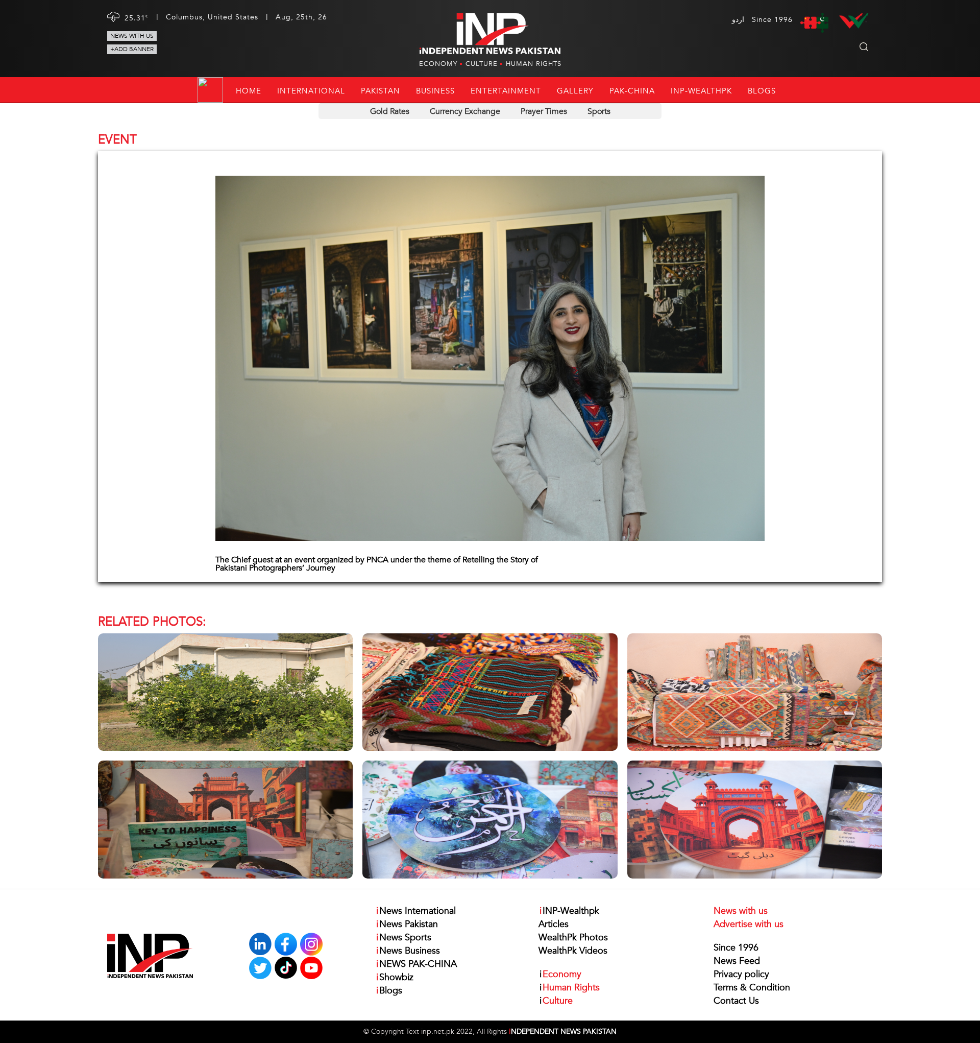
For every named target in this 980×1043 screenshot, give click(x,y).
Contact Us (736, 1000)
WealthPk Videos (572, 950)
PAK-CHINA (632, 91)
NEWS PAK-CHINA (416, 964)
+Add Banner (132, 49)
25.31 (137, 17)
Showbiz (394, 977)
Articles (553, 924)
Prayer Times (544, 111)
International (311, 91)
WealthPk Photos (573, 937)
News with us (132, 36)
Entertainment (506, 91)
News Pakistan (407, 924)
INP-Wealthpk (701, 91)
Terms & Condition (752, 987)
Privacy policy (741, 974)
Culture (481, 63)
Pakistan (380, 91)
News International (416, 911)
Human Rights (533, 63)
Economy (438, 63)
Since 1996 (736, 947)
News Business (408, 950)
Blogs (762, 91)
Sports (598, 111)
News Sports (403, 937)
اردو (738, 20)
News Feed (737, 961)
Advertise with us (748, 924)
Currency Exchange (465, 111)
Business (435, 91)
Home (248, 91)
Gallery (575, 91)
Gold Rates (389, 111)
